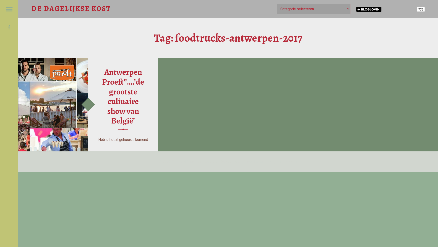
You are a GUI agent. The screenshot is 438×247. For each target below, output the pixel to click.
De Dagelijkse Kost (186, 161)
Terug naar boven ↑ (282, 161)
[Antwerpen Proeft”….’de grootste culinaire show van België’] (53, 61)
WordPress (244, 161)
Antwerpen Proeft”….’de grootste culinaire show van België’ (123, 96)
